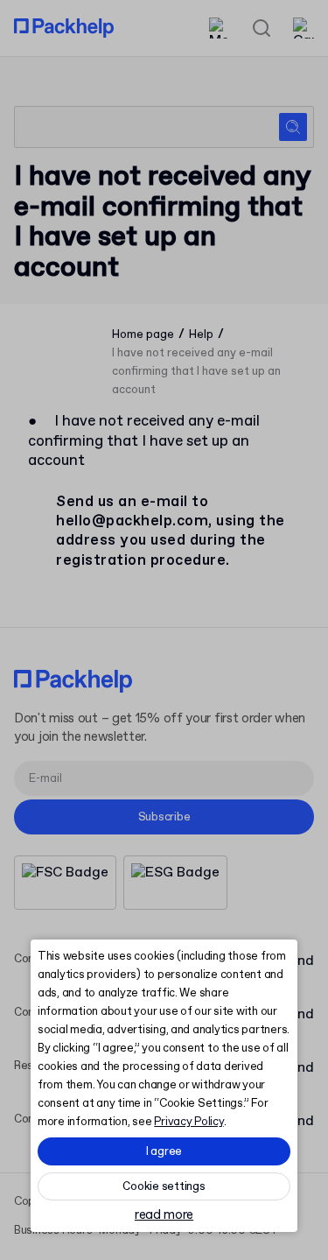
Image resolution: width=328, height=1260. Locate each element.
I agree (164, 1151)
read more (164, 1215)
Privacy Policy (188, 1122)
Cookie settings (163, 1186)
